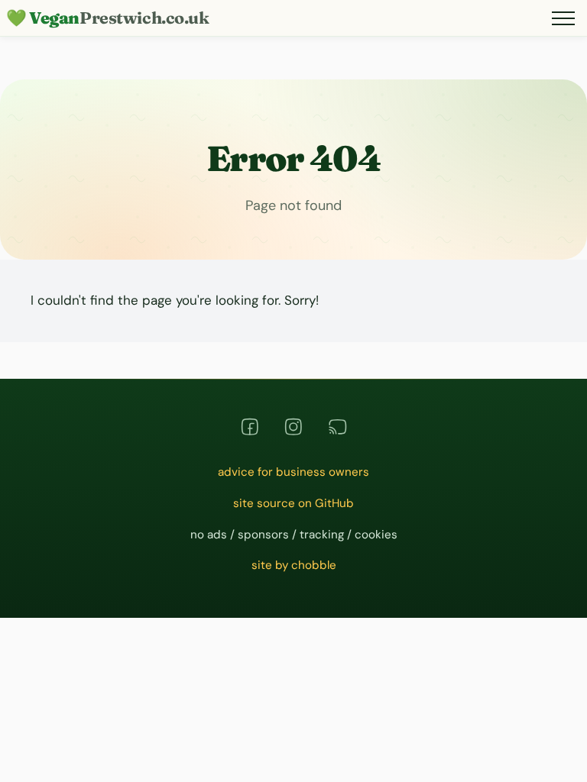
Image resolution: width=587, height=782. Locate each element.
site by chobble (293, 565)
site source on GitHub (293, 503)
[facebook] (250, 427)
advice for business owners (293, 472)
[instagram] (293, 427)
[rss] (338, 427)
